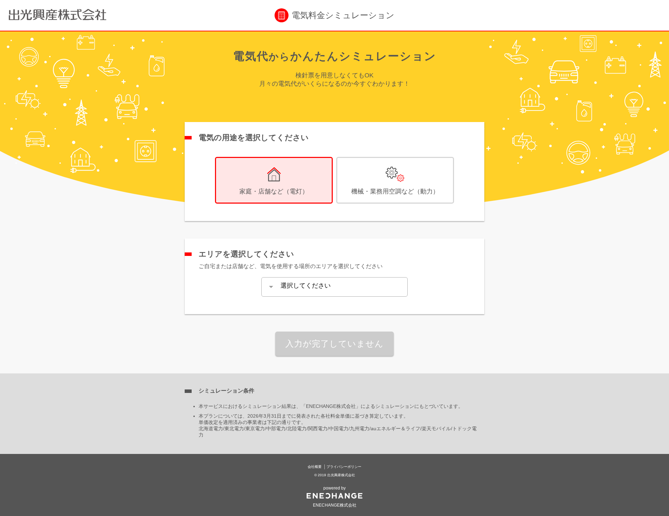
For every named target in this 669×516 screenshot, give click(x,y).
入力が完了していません (334, 343)
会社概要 (315, 467)
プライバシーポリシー (343, 467)
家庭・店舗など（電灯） (273, 191)
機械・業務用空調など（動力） (395, 191)
